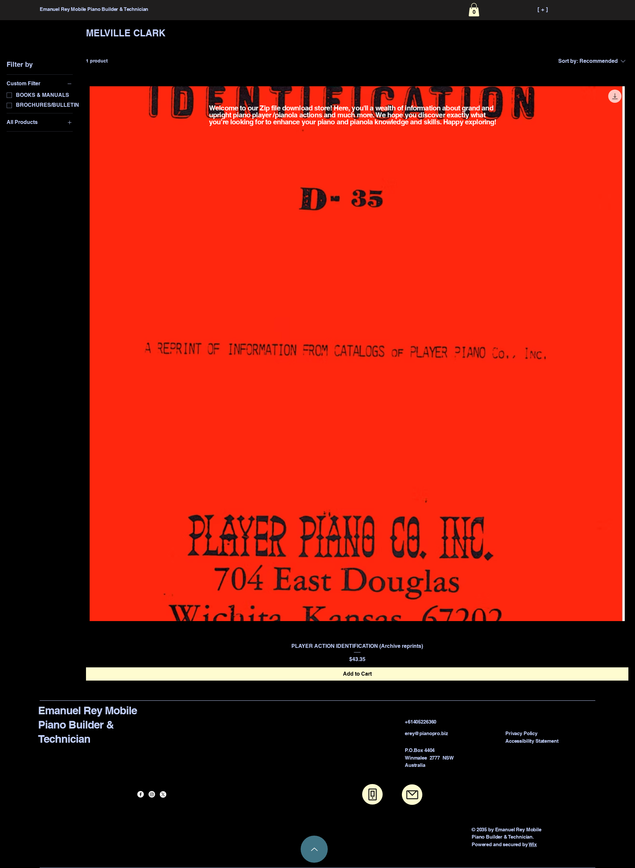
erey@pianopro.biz (426, 733)
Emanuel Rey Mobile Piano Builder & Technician (87, 724)
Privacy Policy (521, 733)
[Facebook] (141, 794)
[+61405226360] (372, 794)
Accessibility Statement (532, 741)
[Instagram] (152, 794)
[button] (474, 10)
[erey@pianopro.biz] (412, 794)
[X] (163, 794)
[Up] (314, 849)
